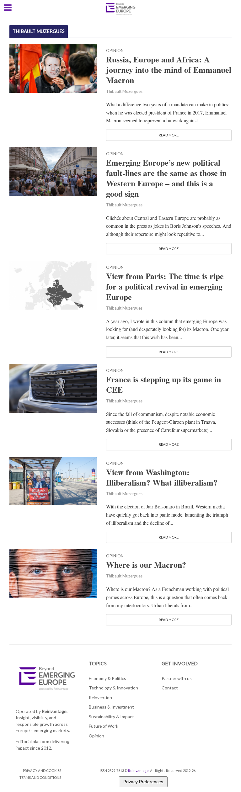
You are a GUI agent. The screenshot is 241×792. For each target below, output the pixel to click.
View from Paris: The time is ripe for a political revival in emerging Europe (165, 286)
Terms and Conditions (40, 777)
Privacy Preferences (143, 781)
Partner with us (177, 678)
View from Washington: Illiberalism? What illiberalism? (161, 477)
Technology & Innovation (113, 687)
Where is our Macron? (146, 565)
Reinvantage (138, 770)
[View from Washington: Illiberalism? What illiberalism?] (53, 480)
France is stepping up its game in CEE (163, 384)
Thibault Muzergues (124, 91)
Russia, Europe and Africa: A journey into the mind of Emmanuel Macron (168, 69)
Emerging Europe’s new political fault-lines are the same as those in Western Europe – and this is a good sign (166, 178)
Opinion (115, 51)
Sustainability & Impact (111, 716)
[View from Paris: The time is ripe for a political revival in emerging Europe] (53, 284)
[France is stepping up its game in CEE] (53, 387)
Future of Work (103, 726)
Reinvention (100, 697)
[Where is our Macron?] (53, 573)
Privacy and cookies (42, 770)
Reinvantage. (54, 711)
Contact (170, 687)
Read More (169, 135)
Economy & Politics (107, 678)
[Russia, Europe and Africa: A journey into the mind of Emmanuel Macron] (53, 67)
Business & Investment (111, 707)
